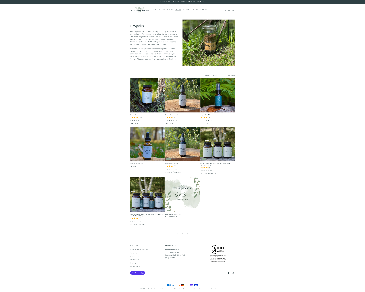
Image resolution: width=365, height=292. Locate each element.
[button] (203, 10)
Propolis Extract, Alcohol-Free (173, 115)
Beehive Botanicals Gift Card (173, 214)
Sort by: (207, 75)
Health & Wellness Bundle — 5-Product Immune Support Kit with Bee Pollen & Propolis (146, 215)
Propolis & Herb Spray (206, 115)
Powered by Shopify (159, 288)
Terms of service (187, 288)
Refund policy (169, 288)
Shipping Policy (135, 263)
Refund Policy (134, 259)
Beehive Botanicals (149, 288)
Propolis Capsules (135, 115)
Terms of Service (135, 266)
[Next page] (188, 234)
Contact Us (133, 253)
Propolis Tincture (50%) (136, 163)
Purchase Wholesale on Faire (139, 249)
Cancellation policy (220, 288)
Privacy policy (177, 288)
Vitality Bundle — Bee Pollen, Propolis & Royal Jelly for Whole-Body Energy (215, 164)
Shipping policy (197, 288)
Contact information (208, 288)
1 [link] (177, 234)
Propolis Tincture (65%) (171, 163)
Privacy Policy (134, 256)
